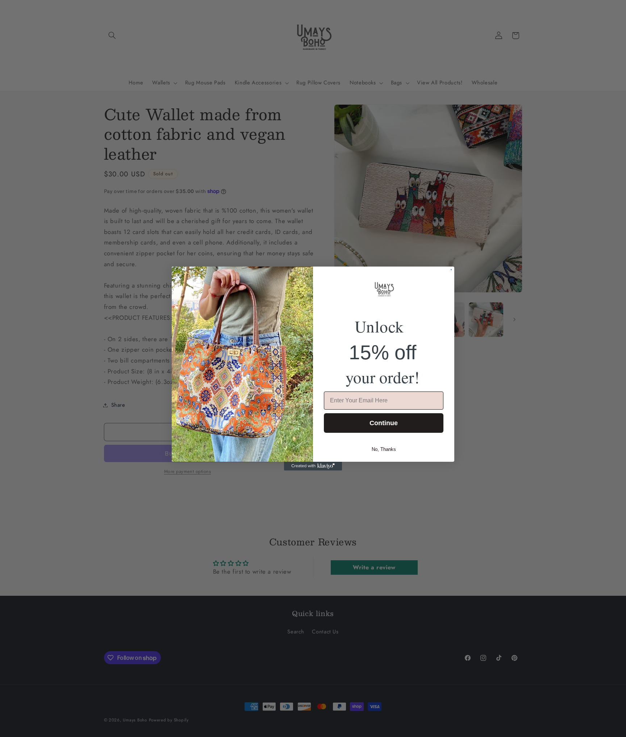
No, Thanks (384, 449)
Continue (384, 423)
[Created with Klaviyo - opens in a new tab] (313, 466)
